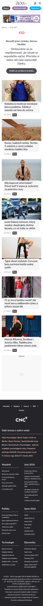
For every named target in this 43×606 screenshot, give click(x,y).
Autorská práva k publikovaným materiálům (21, 586)
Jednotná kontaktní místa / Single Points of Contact (21, 597)
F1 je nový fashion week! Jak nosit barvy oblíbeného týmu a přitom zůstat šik (21, 303)
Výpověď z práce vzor (9, 530)
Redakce (17, 406)
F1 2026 (27, 528)
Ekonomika (29, 542)
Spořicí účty (28, 552)
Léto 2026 (29, 465)
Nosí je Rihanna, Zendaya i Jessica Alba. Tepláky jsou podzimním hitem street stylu (21, 342)
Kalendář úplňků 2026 (9, 486)
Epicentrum (5, 471)
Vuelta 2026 (28, 456)
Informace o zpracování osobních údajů (17, 592)
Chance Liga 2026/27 (13, 456)
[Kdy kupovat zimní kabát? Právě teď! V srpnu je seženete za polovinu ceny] (21, 170)
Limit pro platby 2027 (31, 555)
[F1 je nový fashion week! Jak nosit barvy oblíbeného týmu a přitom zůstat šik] (21, 287)
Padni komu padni (7, 527)
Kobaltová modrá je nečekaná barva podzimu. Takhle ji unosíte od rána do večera (21, 107)
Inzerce (26, 406)
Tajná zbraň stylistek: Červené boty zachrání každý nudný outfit (21, 264)
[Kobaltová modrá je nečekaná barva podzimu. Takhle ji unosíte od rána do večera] (21, 91)
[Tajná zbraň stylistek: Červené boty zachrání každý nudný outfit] (21, 248)
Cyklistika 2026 (29, 534)
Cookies (34, 592)
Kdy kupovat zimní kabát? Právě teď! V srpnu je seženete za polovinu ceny (21, 186)
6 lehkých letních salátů (31, 500)
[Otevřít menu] (39, 3)
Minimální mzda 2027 (31, 561)
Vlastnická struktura (28, 595)
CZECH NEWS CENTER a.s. (30, 576)
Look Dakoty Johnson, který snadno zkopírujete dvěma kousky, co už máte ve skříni (20, 225)
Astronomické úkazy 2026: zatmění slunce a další (31, 484)
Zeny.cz (4, 27)
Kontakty (6, 406)
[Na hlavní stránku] (21, 3)
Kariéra (21, 410)
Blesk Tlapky (23, 438)
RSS (34, 406)
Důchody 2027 (29, 558)
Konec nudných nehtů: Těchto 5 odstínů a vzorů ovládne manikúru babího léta (21, 146)
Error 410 (13, 27)
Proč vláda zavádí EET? (9, 524)
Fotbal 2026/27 (29, 518)
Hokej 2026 (28, 521)
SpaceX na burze (7, 549)
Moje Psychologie (9, 438)
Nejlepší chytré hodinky (9, 558)
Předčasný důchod (30, 549)
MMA (26, 515)
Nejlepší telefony (7, 552)
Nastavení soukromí (13, 595)
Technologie (8, 542)
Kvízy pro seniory (7, 483)
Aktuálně (6, 465)
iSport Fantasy (14, 441)
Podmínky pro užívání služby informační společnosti (21, 589)
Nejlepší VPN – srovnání (10, 561)
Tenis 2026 (28, 525)
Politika (5, 509)
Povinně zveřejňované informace (21, 600)
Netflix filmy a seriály (8, 565)
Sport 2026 (30, 509)
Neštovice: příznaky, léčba (10, 474)
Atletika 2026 (28, 531)
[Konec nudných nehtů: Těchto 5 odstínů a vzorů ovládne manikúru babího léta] (21, 130)
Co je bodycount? (7, 489)
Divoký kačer (6, 533)
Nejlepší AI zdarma (8, 555)
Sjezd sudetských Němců (10, 520)
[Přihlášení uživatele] (35, 3)
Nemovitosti (14, 445)
